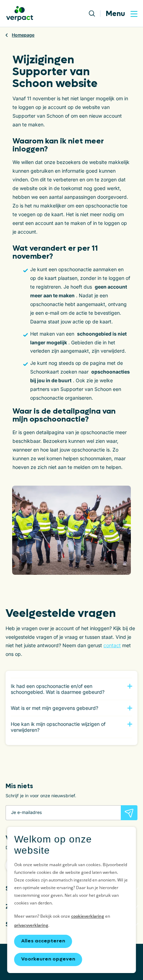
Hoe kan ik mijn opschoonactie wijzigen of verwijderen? (58, 727)
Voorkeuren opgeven (48, 959)
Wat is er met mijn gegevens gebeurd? (54, 708)
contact (112, 645)
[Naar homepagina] (20, 13)
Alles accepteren (43, 941)
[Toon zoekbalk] (95, 13)
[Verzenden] (129, 812)
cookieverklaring (87, 916)
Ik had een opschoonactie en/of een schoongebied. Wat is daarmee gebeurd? (57, 689)
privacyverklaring (31, 925)
